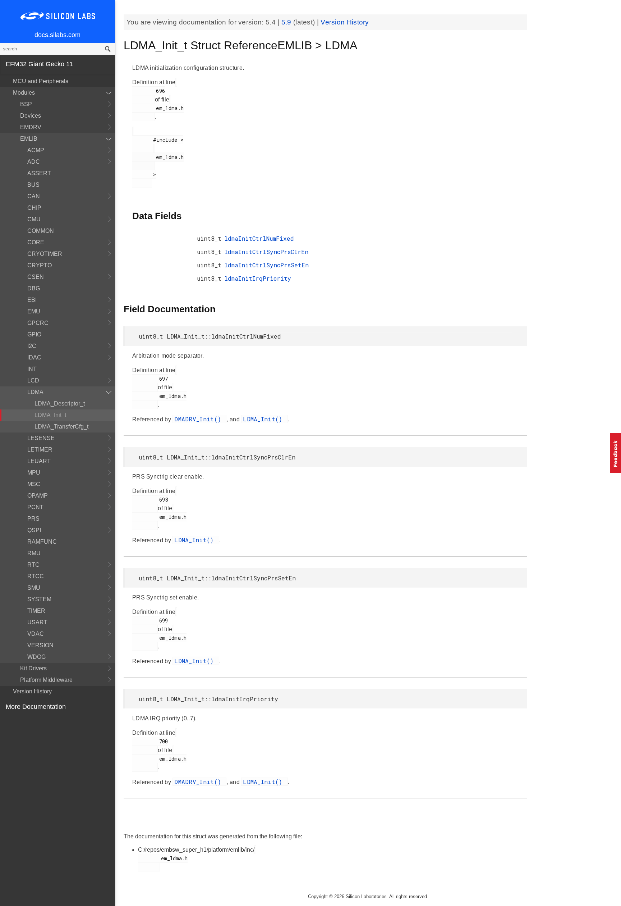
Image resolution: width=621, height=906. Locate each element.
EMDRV (30, 127)
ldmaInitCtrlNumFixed (259, 238)
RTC (33, 565)
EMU (33, 311)
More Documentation (36, 706)
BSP (26, 104)
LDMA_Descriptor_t (59, 403)
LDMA (35, 392)
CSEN (35, 277)
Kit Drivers (33, 668)
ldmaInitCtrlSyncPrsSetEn (266, 265)
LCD (33, 380)
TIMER (36, 611)
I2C (31, 346)
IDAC (34, 357)
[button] (615, 453)
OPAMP (37, 496)
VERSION (40, 645)
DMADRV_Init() (199, 419)
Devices (30, 116)
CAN (33, 196)
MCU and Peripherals (40, 81)
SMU (33, 588)
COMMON (40, 231)
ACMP (35, 150)
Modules (24, 93)
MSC (33, 484)
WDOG (36, 657)
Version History (32, 691)
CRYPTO (39, 265)
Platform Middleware (46, 680)
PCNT (35, 507)
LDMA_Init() (264, 419)
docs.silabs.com (57, 34)
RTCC (35, 576)
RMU (34, 553)
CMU (34, 219)
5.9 (287, 22)
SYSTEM (39, 599)
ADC (33, 162)
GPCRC (38, 323)
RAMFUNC (42, 542)
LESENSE (41, 438)
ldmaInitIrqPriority (257, 278)
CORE (35, 242)
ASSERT (39, 173)
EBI (32, 300)
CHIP (34, 208)
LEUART (39, 461)
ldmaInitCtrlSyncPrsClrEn (266, 251)
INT (32, 369)
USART (37, 622)
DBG (33, 288)
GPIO (34, 334)
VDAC (35, 634)
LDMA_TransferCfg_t (61, 426)
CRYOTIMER (44, 254)
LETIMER (39, 450)
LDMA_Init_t (50, 415)
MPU (33, 473)
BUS (33, 185)
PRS (33, 519)
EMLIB (28, 139)
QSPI (34, 530)
